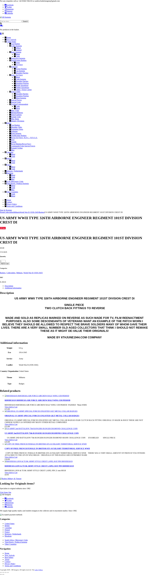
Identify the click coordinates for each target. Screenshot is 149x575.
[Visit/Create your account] (1, 34)
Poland (7, 530)
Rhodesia (8, 536)
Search (25, 21)
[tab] (77, 286)
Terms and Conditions (13, 566)
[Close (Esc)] (1, 572)
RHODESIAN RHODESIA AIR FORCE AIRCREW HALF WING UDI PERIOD (37, 400)
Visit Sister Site (5, 492)
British (7, 526)
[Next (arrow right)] (3, 574)
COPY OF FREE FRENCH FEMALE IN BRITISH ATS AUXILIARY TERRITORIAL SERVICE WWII (47, 448)
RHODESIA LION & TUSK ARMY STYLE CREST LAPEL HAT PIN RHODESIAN (39, 466)
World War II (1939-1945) (29, 212)
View (7, 407)
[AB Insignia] (5, 17)
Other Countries (10, 544)
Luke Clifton (39, 570)
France (7, 532)
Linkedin (9, 13)
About (7, 560)
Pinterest (9, 11)
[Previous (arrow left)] (1, 574)
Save (3, 228)
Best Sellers (9, 557)
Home (2, 212)
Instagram (10, 9)
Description (9, 286)
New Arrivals (10, 555)
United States (9, 524)
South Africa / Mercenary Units (16, 540)
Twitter (9, 7)
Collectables (9, 212)
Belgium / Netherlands (13, 534)
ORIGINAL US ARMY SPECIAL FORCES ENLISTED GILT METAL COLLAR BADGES (42, 416)
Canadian (8, 528)
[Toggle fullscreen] (6, 572)
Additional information (13, 288)
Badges (41, 212)
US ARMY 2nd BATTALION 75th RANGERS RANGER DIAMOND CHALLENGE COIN (42, 433)
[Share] (3, 572)
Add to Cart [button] (13, 407)
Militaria (17, 212)
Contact (7, 562)
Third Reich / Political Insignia (16, 542)
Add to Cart (5, 263)
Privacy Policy (10, 564)
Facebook (10, 5)
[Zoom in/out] (8, 572)
